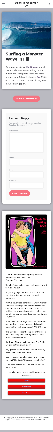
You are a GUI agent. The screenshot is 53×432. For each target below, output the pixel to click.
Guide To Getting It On (26, 4)
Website (12, 181)
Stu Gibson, (32, 67)
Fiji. (38, 77)
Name (11, 157)
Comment (13, 131)
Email (11, 170)
